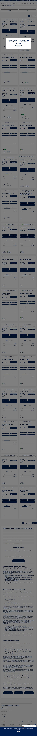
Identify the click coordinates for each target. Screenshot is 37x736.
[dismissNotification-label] (35, 724)
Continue (18, 46)
